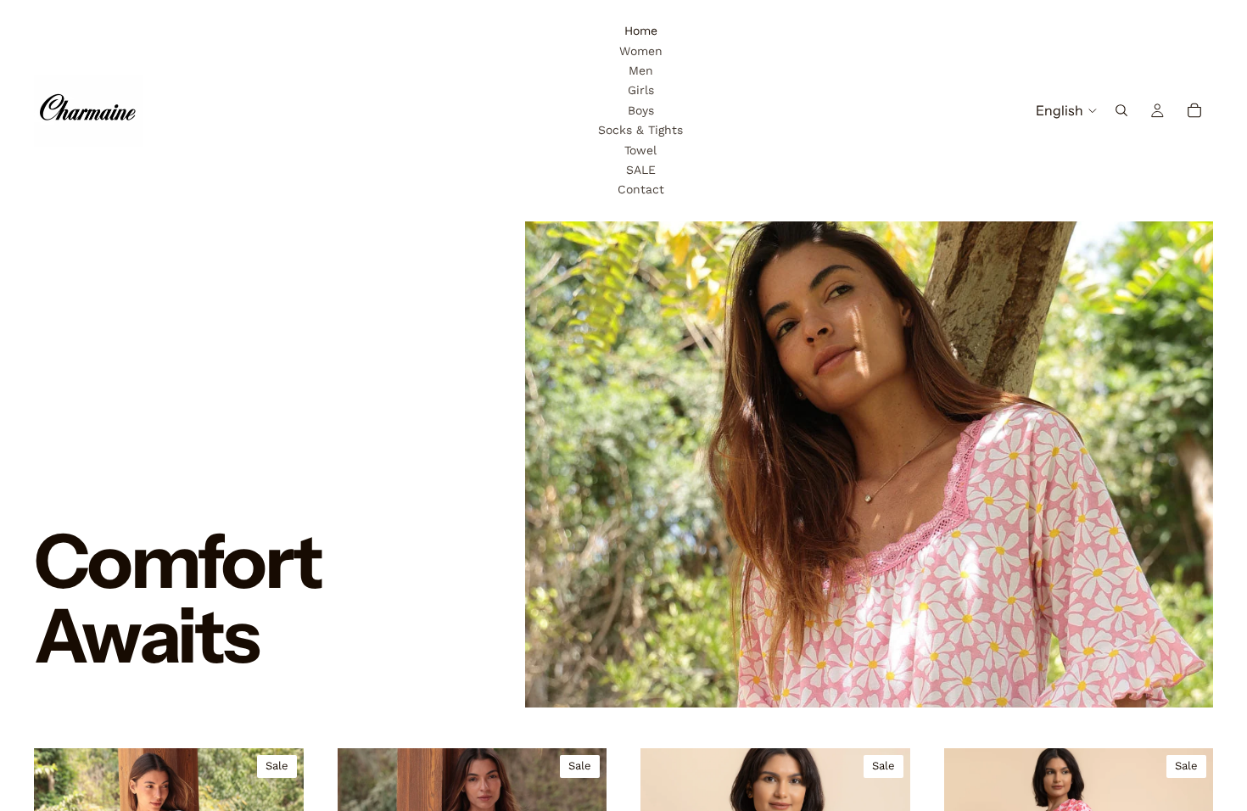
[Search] (1121, 110)
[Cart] (1194, 110)
